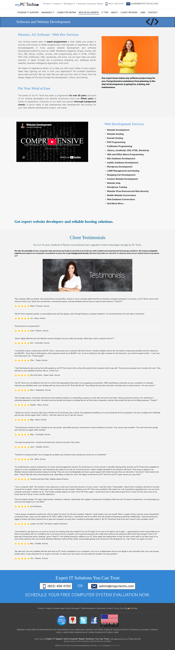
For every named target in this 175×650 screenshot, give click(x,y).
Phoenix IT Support (28, 12)
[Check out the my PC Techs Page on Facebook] (94, 620)
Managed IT (48, 12)
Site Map (134, 608)
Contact (153, 12)
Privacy (116, 608)
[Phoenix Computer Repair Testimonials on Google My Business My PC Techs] (73, 620)
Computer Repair (66, 12)
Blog (126, 608)
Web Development (89, 12)
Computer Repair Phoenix (62, 608)
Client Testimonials (87, 237)
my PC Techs (39, 639)
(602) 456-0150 (115, 3)
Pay (122, 608)
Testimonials (100, 608)
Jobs (142, 12)
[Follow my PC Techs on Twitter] (83, 620)
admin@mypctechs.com (115, 586)
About (114, 12)
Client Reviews (129, 12)
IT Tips (105, 12)
